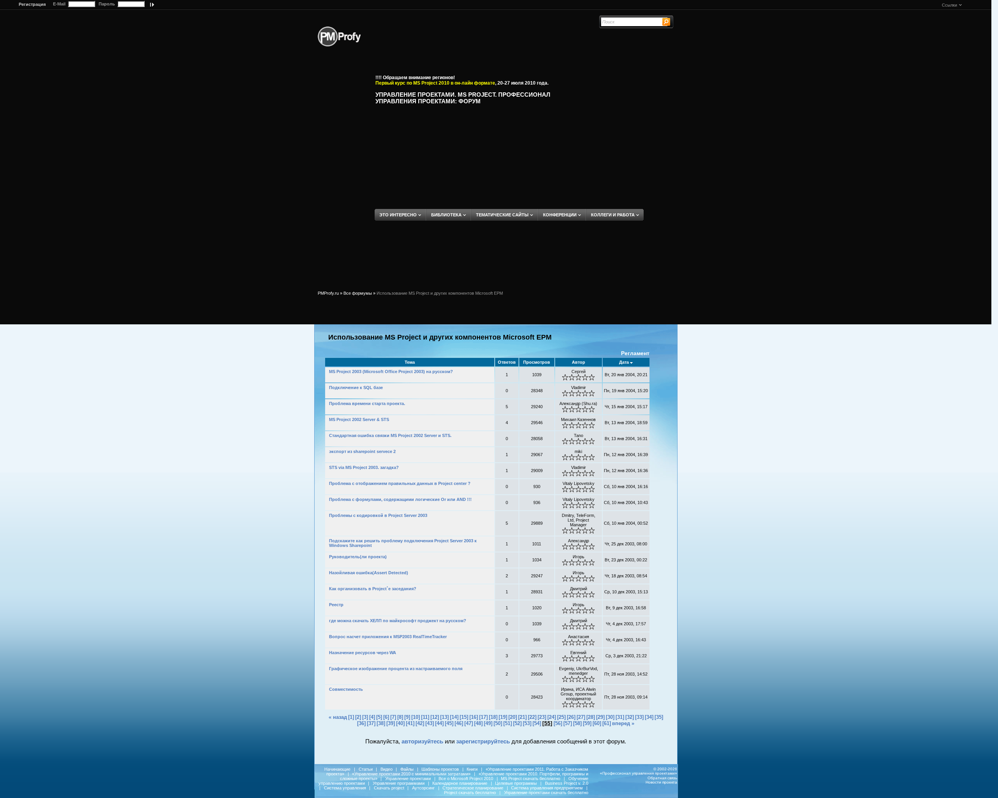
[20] (512, 717)
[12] (434, 717)
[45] (449, 723)
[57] (567, 723)
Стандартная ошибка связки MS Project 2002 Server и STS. (390, 435)
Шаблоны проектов (440, 769)
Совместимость (346, 689)
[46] (459, 723)
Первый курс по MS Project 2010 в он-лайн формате (435, 83)
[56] (558, 723)
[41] (410, 723)
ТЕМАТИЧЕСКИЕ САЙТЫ (502, 214)
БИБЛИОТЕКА (446, 214)
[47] (468, 723)
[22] (532, 717)
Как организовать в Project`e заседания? (372, 588)
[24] (551, 717)
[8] (400, 717)
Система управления (345, 788)
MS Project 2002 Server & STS (359, 419)
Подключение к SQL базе (356, 387)
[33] (639, 717)
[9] (407, 717)
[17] (483, 717)
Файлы (407, 769)
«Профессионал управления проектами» (638, 773)
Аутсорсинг (423, 788)
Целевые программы (516, 783)
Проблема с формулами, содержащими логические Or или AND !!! (400, 499)
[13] (444, 717)
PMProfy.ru (328, 293)
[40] (400, 723)
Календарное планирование (459, 783)
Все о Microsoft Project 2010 (466, 778)
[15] (464, 717)
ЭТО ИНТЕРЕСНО (398, 214)
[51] (507, 723)
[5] (379, 717)
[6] (386, 717)
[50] (498, 723)
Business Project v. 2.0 (566, 783)
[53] (527, 723)
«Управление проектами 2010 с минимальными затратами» (411, 773)
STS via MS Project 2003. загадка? (364, 467)
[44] (439, 723)
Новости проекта (661, 782)
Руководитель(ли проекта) (358, 556)
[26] (571, 717)
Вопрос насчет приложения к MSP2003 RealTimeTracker (388, 636)
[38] (381, 723)
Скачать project (389, 788)
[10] (415, 717)
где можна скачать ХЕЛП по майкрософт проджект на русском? (397, 620)
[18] (493, 717)
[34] (649, 717)
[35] (659, 717)
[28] (590, 717)
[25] (561, 717)
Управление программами (399, 783)
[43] (429, 723)
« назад (338, 717)
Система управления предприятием (547, 788)
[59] (587, 723)
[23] (542, 717)
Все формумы (357, 293)
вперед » (623, 723)
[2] (358, 717)
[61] (606, 723)
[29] (600, 717)
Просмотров (536, 362)
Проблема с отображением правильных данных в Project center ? (400, 483)
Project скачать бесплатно (470, 792)
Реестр (336, 604)
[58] (577, 723)
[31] (620, 717)
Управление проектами (408, 778)
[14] (454, 717)
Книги (472, 769)
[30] (610, 717)
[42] (420, 723)
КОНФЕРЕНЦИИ (560, 214)
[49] (488, 723)
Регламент (635, 353)
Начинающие (337, 769)
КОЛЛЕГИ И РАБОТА (613, 214)
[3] (365, 717)
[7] (393, 717)
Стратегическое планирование (472, 788)
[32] (629, 717)
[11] (425, 717)
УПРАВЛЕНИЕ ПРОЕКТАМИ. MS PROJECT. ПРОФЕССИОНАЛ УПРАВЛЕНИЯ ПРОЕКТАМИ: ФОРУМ (462, 97)
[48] (478, 723)
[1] (351, 717)
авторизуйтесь (422, 741)
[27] (581, 717)
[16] (473, 717)
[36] (361, 723)
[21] (522, 717)
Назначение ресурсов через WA (362, 652)
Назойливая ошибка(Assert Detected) (368, 572)
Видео (386, 769)
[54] (537, 723)
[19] (503, 717)
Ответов (507, 362)
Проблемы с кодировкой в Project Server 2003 (378, 515)
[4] (372, 717)
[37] (371, 723)
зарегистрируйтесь (483, 741)
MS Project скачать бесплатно (530, 778)
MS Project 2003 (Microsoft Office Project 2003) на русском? (391, 371)
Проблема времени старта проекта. (367, 403)
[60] (597, 723)
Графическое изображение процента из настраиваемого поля (395, 668)
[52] (517, 723)
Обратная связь (662, 778)
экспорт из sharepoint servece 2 (362, 451)
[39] (390, 723)
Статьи (366, 769)
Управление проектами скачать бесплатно (546, 792)
